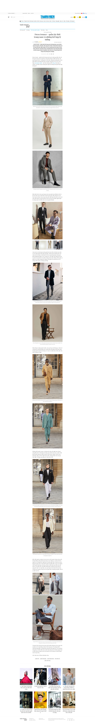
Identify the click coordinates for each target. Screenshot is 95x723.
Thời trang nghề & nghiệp (35, 30)
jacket (38, 63)
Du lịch (44, 21)
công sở (54, 63)
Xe (62, 21)
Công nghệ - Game (59, 21)
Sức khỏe (35, 21)
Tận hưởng (42, 30)
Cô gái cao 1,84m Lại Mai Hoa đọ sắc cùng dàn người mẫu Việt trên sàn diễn (26, 711)
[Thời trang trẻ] (25, 26)
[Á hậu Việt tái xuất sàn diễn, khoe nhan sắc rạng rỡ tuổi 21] (40, 699)
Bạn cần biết (25, 13)
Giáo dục (41, 21)
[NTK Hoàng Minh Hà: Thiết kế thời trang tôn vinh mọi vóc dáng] (54, 699)
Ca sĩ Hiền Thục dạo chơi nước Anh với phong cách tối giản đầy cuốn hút (54, 687)
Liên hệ (32, 13)
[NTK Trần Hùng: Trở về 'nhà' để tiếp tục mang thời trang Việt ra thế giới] (69, 699)
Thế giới (25, 21)
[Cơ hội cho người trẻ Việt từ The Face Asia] (40, 676)
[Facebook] (83, 13)
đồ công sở (57, 658)
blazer (41, 63)
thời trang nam (50, 658)
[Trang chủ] (20, 21)
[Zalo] (86, 13)
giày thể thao (47, 660)
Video (65, 21)
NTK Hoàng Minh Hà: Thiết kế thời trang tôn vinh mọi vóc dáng (55, 711)
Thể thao (53, 21)
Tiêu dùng (67, 21)
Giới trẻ (38, 21)
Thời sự (22, 21)
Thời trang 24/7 (22, 30)
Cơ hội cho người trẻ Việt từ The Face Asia (40, 686)
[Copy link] (47, 54)
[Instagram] (71, 720)
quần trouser (43, 658)
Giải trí (50, 21)
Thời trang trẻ (72, 21)
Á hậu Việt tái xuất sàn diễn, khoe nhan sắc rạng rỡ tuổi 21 (40, 711)
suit (35, 63)
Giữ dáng (28, 30)
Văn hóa (47, 21)
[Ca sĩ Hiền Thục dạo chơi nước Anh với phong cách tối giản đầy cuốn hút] (54, 676)
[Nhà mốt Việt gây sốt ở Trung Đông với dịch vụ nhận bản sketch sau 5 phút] (69, 676)
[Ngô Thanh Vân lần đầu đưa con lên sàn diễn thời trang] (26, 676)
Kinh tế (28, 21)
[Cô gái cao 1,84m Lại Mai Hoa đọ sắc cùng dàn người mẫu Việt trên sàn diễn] (26, 699)
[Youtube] (81, 13)
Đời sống (31, 21)
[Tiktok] (85, 13)
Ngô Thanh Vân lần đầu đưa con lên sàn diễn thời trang (26, 687)
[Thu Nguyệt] (33, 42)
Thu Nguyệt (36, 41)
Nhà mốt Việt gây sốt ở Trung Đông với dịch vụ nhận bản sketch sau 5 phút (69, 687)
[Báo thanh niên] (48, 17)
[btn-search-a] (11, 17)
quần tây (37, 658)
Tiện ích (29, 13)
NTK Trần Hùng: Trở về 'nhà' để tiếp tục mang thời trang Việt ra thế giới (69, 711)
